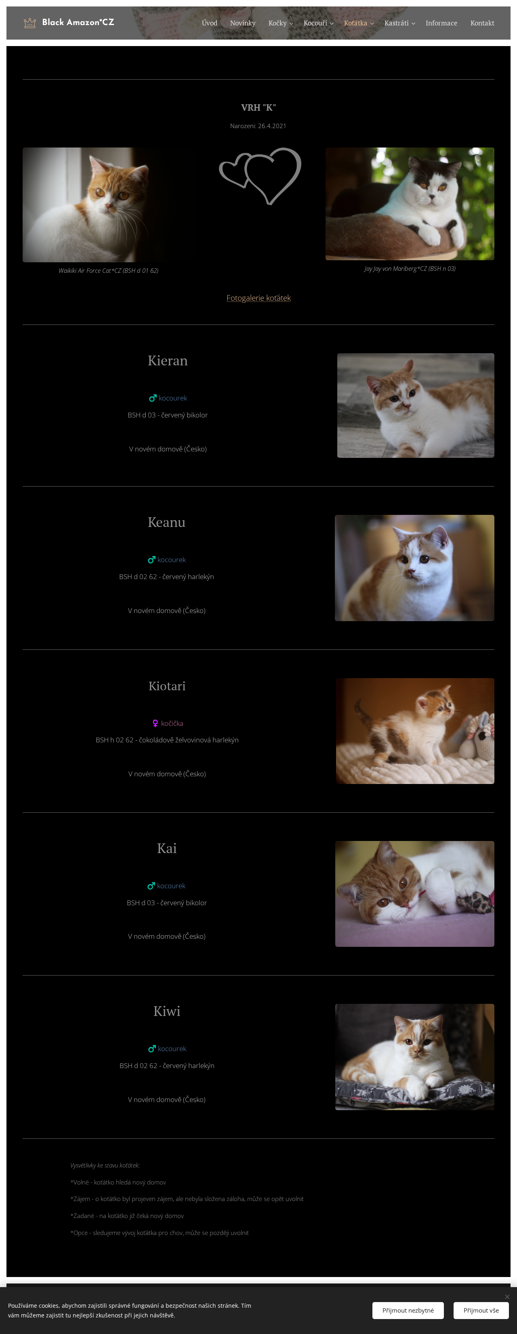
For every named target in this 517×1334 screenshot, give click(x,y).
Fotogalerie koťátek (259, 298)
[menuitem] (212, 23)
